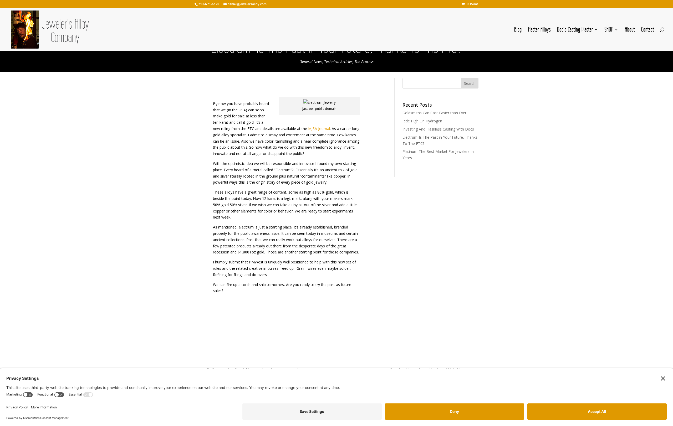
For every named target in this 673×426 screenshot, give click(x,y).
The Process (364, 61)
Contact (647, 30)
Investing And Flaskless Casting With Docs (438, 129)
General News (310, 61)
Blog (518, 30)
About (630, 30)
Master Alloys (539, 30)
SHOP (609, 30)
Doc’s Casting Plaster (575, 30)
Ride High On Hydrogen (422, 120)
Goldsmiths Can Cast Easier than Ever (434, 112)
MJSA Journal (319, 128)
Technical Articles (338, 61)
